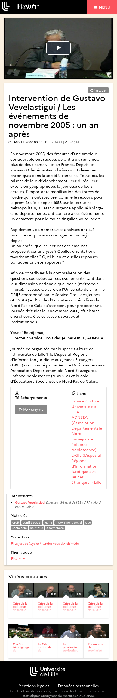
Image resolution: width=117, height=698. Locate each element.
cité (88, 522)
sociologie (19, 528)
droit (15, 522)
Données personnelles (78, 685)
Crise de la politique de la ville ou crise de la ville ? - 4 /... (96, 611)
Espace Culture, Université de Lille (86, 406)
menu (105, 7)
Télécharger (30, 409)
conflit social (32, 522)
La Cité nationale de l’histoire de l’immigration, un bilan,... (48, 654)
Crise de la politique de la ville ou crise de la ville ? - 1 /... (20, 611)
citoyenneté (55, 528)
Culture (19, 559)
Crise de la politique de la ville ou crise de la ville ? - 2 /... (46, 611)
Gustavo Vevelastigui (30, 502)
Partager (100, 90)
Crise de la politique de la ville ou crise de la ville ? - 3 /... (71, 611)
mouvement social (69, 522)
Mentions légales (34, 685)
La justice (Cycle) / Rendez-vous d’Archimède (46, 543)
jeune (48, 522)
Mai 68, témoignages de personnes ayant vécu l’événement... (23, 652)
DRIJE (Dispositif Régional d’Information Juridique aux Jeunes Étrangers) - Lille (86, 468)
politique (36, 528)
